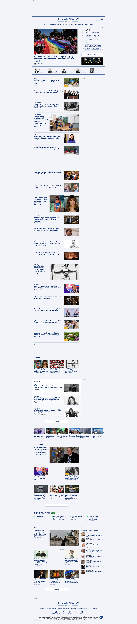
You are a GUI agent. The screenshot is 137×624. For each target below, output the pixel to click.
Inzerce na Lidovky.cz (57, 608)
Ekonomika (53, 24)
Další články (57, 421)
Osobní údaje (74, 608)
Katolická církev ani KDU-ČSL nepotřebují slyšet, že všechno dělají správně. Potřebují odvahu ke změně (93, 45)
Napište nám (43, 608)
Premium (86, 24)
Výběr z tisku (37, 284)
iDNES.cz (92, 24)
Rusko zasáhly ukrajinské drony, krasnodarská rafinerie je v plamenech (94, 33)
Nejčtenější (84, 530)
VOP (69, 608)
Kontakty (49, 608)
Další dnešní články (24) (92, 54)
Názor (35, 54)
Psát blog (96, 530)
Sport (75, 24)
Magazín (80, 24)
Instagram (82, 613)
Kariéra (95, 608)
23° (101, 27)
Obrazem (36, 195)
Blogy (84, 527)
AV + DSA (90, 608)
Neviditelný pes (42, 513)
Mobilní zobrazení (56, 613)
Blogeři (90, 530)
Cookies (80, 608)
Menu (101, 20)
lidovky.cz (68, 604)
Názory (59, 24)
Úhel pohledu (37, 102)
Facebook (70, 613)
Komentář (36, 216)
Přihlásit (97, 20)
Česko (43, 24)
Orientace (65, 24)
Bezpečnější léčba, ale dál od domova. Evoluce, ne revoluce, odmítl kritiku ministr (93, 41)
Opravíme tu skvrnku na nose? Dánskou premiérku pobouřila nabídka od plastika (94, 50)
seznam (85, 608)
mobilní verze (37, 620)
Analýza (36, 78)
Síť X (76, 613)
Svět (47, 24)
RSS (63, 613)
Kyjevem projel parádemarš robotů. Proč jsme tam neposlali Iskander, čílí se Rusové (93, 37)
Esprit (37, 527)
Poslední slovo (37, 240)
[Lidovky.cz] (68, 20)
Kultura (71, 24)
